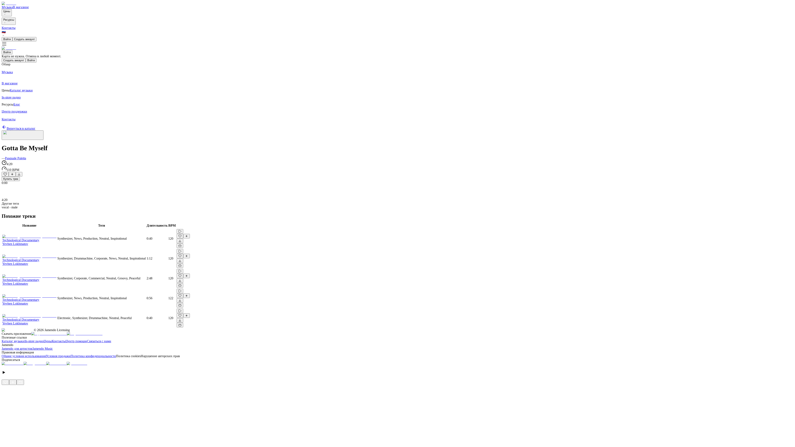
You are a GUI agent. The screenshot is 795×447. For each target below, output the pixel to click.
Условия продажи (58, 356)
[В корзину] (180, 245)
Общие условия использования (24, 356)
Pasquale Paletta (15, 158)
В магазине (21, 7)
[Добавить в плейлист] (12, 174)
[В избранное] (5, 174)
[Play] (22, 135)
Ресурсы (8, 19)
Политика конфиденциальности (93, 356)
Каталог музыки (13, 341)
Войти (7, 39)
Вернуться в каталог (21, 128)
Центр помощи (76, 341)
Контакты (9, 28)
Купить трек (10, 178)
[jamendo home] (9, 3)
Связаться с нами (99, 341)
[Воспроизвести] (180, 231)
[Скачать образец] (19, 174)
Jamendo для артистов (17, 348)
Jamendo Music (42, 348)
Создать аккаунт (24, 39)
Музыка (7, 7)
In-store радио (34, 341)
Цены (6, 11)
